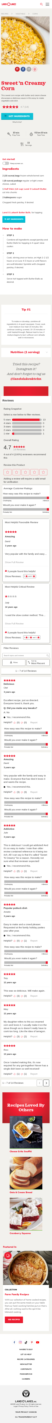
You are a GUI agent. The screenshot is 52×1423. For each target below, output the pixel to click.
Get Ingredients (19, 116)
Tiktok (26, 1342)
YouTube (37, 1342)
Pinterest (17, 69)
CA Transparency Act (26, 1417)
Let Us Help (26, 1354)
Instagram (20, 1342)
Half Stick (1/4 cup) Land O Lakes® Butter (25, 189)
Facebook (23, 69)
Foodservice (26, 1374)
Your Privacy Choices (26, 1412)
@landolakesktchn (25, 378)
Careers (26, 1379)
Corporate (26, 1369)
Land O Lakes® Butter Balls (16, 213)
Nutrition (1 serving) (25, 352)
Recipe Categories (26, 1359)
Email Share (28, 69)
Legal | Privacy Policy (21, 1406)
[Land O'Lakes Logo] (9, 4)
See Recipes (14, 1320)
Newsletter (26, 1364)
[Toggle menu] (47, 4)
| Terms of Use (33, 1406)
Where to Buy (26, 1349)
